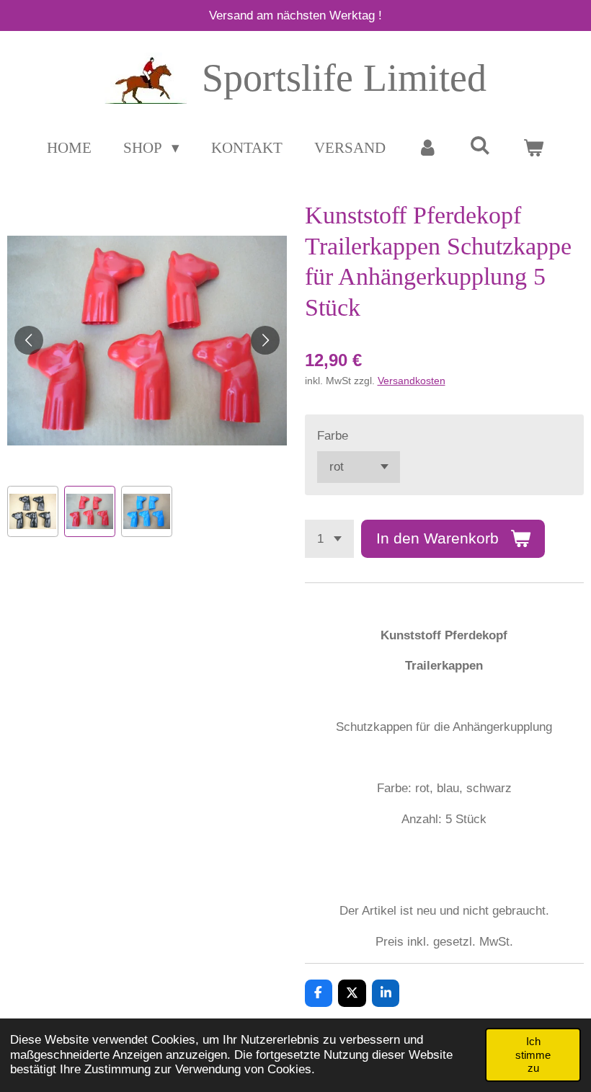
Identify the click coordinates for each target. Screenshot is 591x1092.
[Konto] (427, 148)
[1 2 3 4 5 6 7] (329, 539)
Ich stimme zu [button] (533, 1054)
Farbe (332, 436)
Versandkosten (411, 380)
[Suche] (480, 146)
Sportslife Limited (344, 77)
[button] (32, 511)
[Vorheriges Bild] (28, 340)
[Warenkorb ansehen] (533, 148)
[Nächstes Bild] (265, 340)
